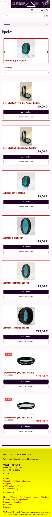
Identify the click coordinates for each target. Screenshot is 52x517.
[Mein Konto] (42, 10)
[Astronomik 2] (26, 226)
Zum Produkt (26, 112)
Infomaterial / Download (12, 502)
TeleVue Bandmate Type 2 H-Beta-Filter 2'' (17, 417)
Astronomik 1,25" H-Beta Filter (15, 60)
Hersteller (7, 24)
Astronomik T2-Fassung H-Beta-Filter (16, 282)
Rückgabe (7, 484)
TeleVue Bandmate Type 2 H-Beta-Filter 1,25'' (19, 372)
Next (47, 52)
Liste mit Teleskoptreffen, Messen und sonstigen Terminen (26, 497)
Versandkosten (41, 512)
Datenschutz (8, 505)
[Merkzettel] (32, 10)
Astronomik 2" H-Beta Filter (13, 237)
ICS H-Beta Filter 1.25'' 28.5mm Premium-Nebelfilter (21, 103)
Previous (4, 52)
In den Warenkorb (26, 117)
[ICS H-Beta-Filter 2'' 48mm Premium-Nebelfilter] (26, 136)
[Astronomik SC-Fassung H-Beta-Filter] (26, 316)
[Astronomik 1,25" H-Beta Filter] (26, 48)
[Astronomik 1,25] (26, 181)
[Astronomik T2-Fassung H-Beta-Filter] (26, 271)
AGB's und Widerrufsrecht (13, 486)
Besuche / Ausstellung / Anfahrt (15, 500)
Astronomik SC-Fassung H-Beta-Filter (16, 327)
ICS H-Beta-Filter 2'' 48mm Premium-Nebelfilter (20, 147)
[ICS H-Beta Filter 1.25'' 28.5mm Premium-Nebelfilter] (26, 91)
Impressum (7, 507)
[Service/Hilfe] (37, 10)
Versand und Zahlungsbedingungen (16, 481)
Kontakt (6, 479)
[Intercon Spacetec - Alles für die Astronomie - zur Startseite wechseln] (30, 4)
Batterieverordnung (10, 489)
